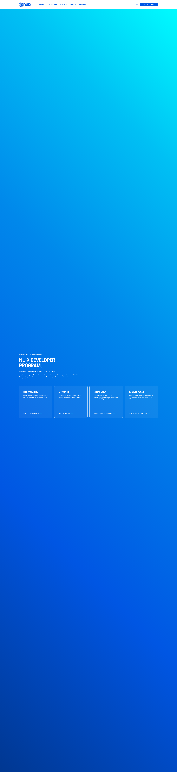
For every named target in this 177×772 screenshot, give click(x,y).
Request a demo (149, 4)
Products (42, 4)
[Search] (137, 4)
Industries (53, 4)
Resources (63, 4)
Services (73, 4)
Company (82, 4)
